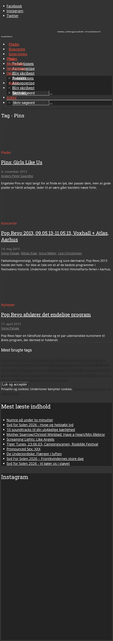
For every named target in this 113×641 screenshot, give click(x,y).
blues (95, 360)
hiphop (28, 370)
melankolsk (6, 375)
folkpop (106, 365)
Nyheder (8, 304)
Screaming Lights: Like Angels (30, 439)
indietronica (87, 370)
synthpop (61, 380)
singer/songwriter (26, 379)
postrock (49, 375)
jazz (95, 370)
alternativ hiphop (17, 361)
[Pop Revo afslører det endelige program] (27, 300)
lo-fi (109, 370)
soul (42, 380)
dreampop (17, 365)
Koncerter (15, 63)
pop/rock (24, 375)
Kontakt (19, 92)
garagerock (16, 370)
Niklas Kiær (29, 253)
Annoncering (23, 83)
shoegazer (6, 380)
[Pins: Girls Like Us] (27, 147)
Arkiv (12, 97)
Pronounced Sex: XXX (24, 449)
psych (58, 375)
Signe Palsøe (10, 253)
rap (84, 375)
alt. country (5, 361)
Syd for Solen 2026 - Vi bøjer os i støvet (38, 463)
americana (70, 360)
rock (90, 374)
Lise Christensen (70, 253)
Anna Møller (47, 253)
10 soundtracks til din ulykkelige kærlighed (41, 429)
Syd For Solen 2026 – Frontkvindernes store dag (45, 458)
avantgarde (88, 360)
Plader (12, 58)
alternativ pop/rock (31, 361)
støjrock (50, 380)
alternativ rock (46, 360)
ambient (59, 360)
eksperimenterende (36, 365)
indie (36, 370)
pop (15, 375)
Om (9, 73)
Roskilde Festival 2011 (103, 376)
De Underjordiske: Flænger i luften (34, 453)
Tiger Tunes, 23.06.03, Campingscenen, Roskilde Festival (52, 444)
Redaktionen (23, 78)
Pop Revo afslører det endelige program (46, 314)
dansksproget (6, 365)
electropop (74, 365)
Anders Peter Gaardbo (17, 176)
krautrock (102, 370)
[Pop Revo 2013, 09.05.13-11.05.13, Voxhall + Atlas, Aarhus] (27, 218)
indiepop (56, 369)
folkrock (5, 370)
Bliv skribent (23, 73)
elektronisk (88, 365)
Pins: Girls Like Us (21, 162)
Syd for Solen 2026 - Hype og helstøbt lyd (40, 424)
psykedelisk (68, 375)
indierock (73, 369)
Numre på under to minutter (30, 420)
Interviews (18, 54)
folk (99, 364)
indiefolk (43, 370)
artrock (80, 360)
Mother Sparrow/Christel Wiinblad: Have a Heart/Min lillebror (56, 434)
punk (78, 375)
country (102, 360)
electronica (58, 364)
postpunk (36, 375)
